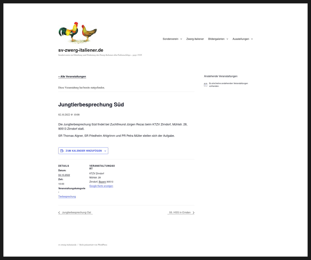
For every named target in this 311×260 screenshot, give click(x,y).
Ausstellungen (241, 39)
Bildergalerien (216, 39)
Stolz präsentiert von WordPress (93, 244)
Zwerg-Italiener (195, 39)
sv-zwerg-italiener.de (80, 49)
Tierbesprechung (67, 196)
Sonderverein (170, 39)
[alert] (228, 84)
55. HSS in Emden (180, 212)
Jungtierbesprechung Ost (76, 212)
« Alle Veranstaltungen (72, 76)
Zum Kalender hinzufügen (84, 150)
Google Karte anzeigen (101, 185)
